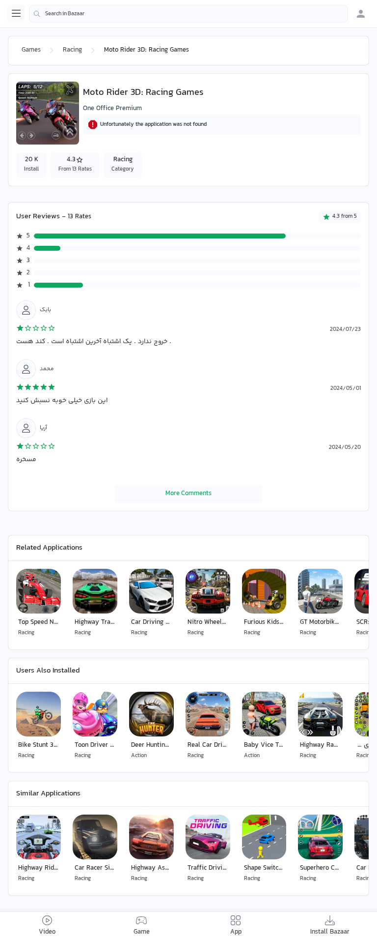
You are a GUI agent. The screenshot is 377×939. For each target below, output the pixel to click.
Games (31, 50)
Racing (72, 50)
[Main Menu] (16, 13)
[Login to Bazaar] (361, 14)
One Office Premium (112, 108)
